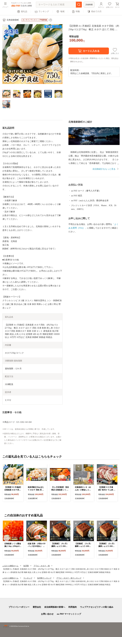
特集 (78, 11)
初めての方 (96, 11)
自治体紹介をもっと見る (104, 169)
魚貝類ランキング (44, 578)
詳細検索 (89, 5)
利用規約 (72, 607)
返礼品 (24, 11)
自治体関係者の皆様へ (54, 607)
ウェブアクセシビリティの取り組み (96, 607)
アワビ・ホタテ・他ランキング (68, 578)
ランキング (44, 11)
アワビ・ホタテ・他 (42, 566)
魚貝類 (26, 566)
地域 (62, 11)
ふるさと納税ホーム (10, 566)
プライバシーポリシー (19, 607)
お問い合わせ (47, 614)
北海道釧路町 (13, 20)
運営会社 (37, 607)
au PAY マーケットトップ (69, 614)
